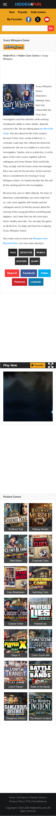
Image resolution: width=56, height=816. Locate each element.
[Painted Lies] (40, 607)
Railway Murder (40, 529)
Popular (22, 12)
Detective (26, 252)
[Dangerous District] (15, 702)
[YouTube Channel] (46, 19)
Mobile (41, 252)
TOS (28, 801)
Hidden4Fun (9, 55)
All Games (22, 797)
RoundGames (40, 801)
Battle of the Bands (40, 686)
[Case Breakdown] (15, 576)
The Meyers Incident (40, 718)
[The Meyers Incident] (40, 702)
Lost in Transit (16, 686)
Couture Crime (15, 623)
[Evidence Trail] (15, 513)
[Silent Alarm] (15, 544)
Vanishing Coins (40, 592)
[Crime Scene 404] (40, 639)
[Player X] (15, 639)
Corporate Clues (40, 560)
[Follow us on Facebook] (28, 19)
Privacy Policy (16, 801)
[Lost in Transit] (15, 671)
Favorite (39, 365)
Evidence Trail (16, 529)
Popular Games (38, 797)
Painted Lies (40, 623)
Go (51, 28)
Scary (34, 261)
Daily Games (38, 12)
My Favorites (14, 19)
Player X (15, 655)
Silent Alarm (16, 560)
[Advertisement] (28, 71)
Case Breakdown (15, 592)
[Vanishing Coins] (40, 576)
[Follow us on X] (37, 19)
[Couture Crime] (15, 607)
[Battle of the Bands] (40, 671)
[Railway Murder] (40, 513)
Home (12, 797)
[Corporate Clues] (40, 544)
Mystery (21, 261)
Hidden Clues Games (29, 55)
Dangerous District (15, 718)
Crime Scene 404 (40, 655)
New (11, 12)
